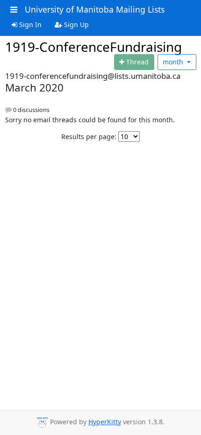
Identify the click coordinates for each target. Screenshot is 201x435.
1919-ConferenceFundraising (93, 47)
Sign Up (75, 24)
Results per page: (88, 136)
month (174, 61)
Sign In (29, 24)
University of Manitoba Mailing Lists (95, 9)
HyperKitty (104, 421)
